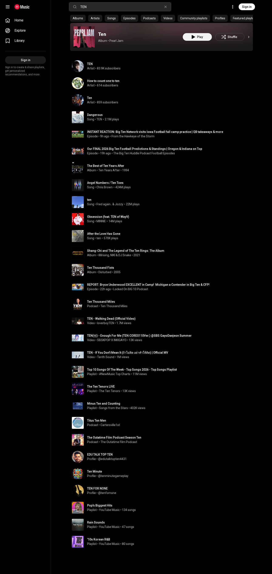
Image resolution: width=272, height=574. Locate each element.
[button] (84, 37)
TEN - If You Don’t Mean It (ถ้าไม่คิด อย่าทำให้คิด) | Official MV (127, 352)
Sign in (247, 6)
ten (89, 199)
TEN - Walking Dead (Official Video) (111, 318)
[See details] (248, 36)
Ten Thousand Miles (114, 306)
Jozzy (119, 204)
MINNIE (101, 221)
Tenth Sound (105, 357)
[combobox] (125, 7)
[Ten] (84, 37)
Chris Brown (104, 187)
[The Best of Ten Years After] (163, 168)
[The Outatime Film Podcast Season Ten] (163, 439)
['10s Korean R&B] (163, 541)
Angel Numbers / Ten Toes (105, 182)
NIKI (112, 255)
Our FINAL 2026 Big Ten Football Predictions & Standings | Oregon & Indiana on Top (144, 149)
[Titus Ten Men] (163, 422)
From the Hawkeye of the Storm (133, 136)
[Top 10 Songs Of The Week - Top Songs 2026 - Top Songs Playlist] (163, 371)
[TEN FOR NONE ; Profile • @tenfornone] (163, 490)
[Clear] (165, 6)
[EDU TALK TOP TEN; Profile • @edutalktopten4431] (163, 456)
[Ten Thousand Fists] (163, 270)
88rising (103, 255)
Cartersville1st (110, 425)
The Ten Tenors (109, 391)
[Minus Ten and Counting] (163, 405)
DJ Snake (124, 255)
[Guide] (7, 6)
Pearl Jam (116, 40)
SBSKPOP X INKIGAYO (111, 340)
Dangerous (95, 115)
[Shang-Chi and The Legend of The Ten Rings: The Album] (163, 253)
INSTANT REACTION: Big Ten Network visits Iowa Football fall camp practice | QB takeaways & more (155, 132)
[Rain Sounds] (163, 524)
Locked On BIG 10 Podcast (130, 289)
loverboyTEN (105, 323)
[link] (25, 20)
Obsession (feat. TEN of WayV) (108, 216)
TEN (99, 119)
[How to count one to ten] (163, 83)
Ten (102, 34)
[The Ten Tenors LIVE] (163, 388)
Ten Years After (109, 170)
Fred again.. (104, 204)
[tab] (78, 18)
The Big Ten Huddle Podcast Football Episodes (144, 153)
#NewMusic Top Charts (114, 374)
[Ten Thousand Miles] (163, 303)
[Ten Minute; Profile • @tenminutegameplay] (163, 473)
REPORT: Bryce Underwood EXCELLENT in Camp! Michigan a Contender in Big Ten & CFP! (148, 284)
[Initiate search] (74, 6)
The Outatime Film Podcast (119, 442)
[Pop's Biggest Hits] (163, 507)
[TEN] (163, 66)
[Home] (22, 6)
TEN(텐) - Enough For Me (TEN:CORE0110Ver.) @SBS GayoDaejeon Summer (139, 335)
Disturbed (104, 272)
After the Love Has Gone (103, 233)
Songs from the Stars (113, 408)
